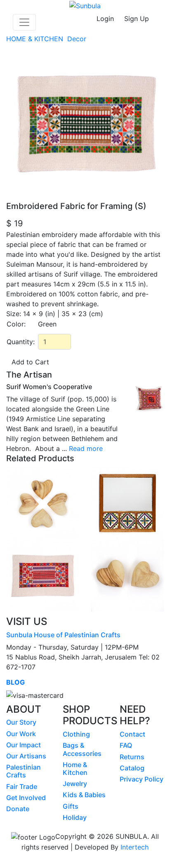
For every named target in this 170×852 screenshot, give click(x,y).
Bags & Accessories (82, 749)
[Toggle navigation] (24, 22)
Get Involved (26, 797)
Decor (77, 39)
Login (105, 18)
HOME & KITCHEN (35, 39)
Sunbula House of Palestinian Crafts (63, 635)
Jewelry (75, 783)
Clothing (76, 734)
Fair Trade (21, 786)
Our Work (21, 734)
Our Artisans (26, 756)
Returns (132, 757)
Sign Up (136, 18)
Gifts (70, 806)
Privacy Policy (141, 779)
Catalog (132, 768)
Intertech (134, 847)
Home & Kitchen (75, 768)
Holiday (75, 817)
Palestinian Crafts (23, 771)
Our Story (21, 722)
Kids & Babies (84, 795)
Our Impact (23, 745)
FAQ (126, 745)
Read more (86, 448)
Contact (132, 734)
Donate (17, 809)
